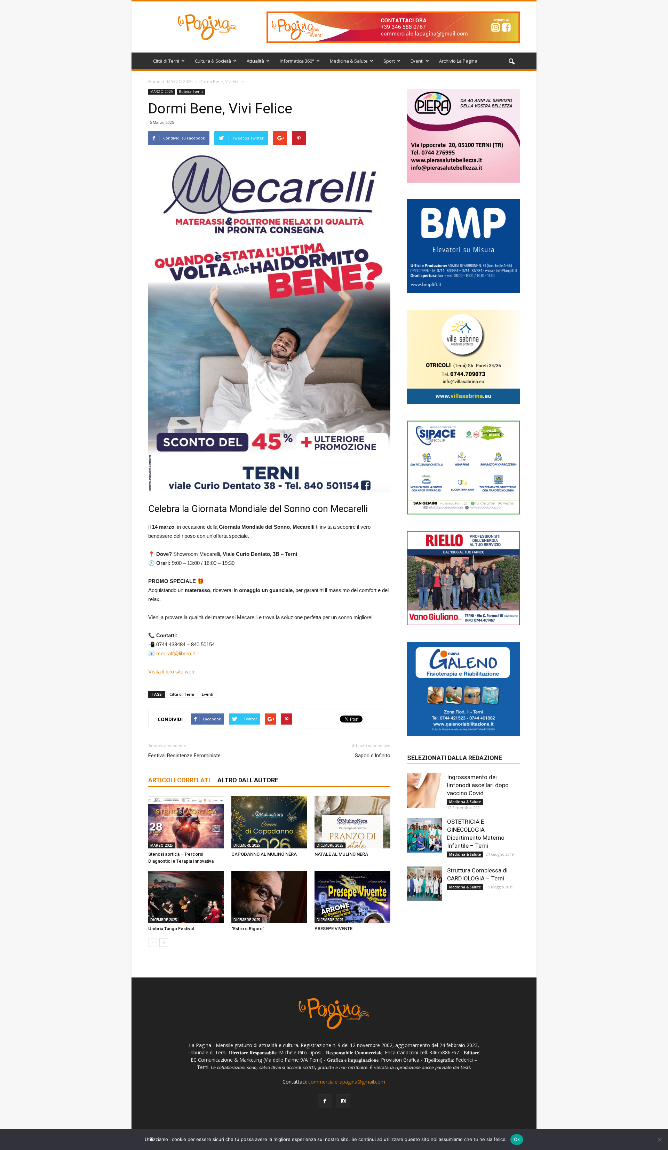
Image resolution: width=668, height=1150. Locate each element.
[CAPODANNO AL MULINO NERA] (269, 822)
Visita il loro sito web (171, 671)
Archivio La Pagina (458, 61)
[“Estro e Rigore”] (269, 897)
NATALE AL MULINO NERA (341, 854)
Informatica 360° (297, 61)
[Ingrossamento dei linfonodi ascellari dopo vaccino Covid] (424, 790)
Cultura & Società (213, 61)
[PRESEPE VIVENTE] (352, 897)
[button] (511, 62)
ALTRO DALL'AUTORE (247, 780)
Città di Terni (166, 61)
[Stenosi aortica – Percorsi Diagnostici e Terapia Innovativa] (186, 822)
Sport (389, 61)
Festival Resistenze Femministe (184, 755)
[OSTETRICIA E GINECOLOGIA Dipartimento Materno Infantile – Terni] (424, 835)
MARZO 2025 (161, 91)
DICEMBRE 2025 (246, 845)
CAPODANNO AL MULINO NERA (264, 854)
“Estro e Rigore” (247, 928)
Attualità (255, 61)
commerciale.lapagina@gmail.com (346, 1081)
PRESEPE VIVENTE (333, 928)
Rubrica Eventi (191, 91)
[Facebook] (325, 1101)
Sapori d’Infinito (372, 755)
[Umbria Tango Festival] (186, 897)
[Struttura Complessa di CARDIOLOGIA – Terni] (424, 884)
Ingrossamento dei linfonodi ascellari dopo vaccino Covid (478, 785)
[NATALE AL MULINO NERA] (352, 822)
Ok (517, 1139)
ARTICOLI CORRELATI (179, 780)
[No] (659, 1139)
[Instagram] (343, 1101)
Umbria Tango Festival (171, 928)
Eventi (417, 61)
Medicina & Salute (349, 61)
